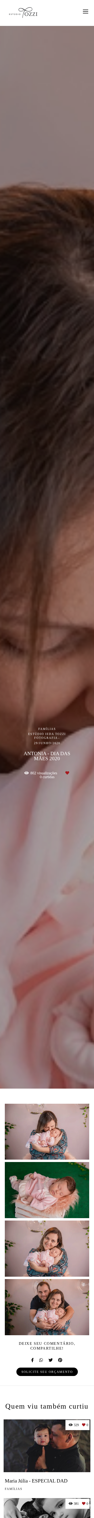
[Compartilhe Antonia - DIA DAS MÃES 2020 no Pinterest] (60, 1360)
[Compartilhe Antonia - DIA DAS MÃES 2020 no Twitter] (50, 1360)
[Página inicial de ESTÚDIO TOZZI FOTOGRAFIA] (23, 13)
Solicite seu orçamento (47, 1372)
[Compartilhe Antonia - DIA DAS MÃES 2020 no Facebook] (32, 1360)
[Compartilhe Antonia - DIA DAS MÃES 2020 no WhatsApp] (41, 1360)
